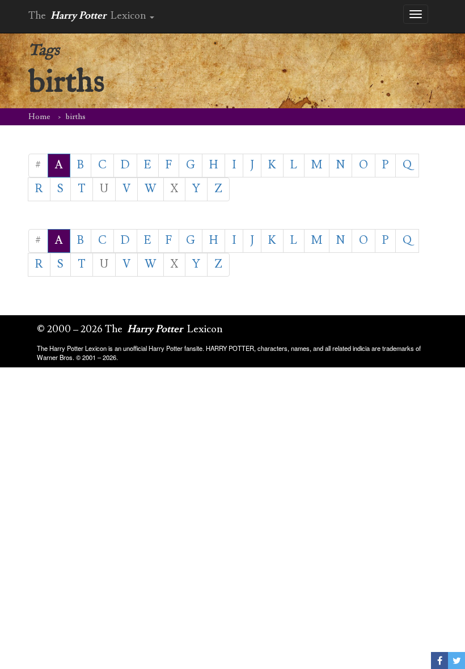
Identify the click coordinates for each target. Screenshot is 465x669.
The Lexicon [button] (88, 15)
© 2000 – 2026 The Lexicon (130, 329)
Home (39, 117)
